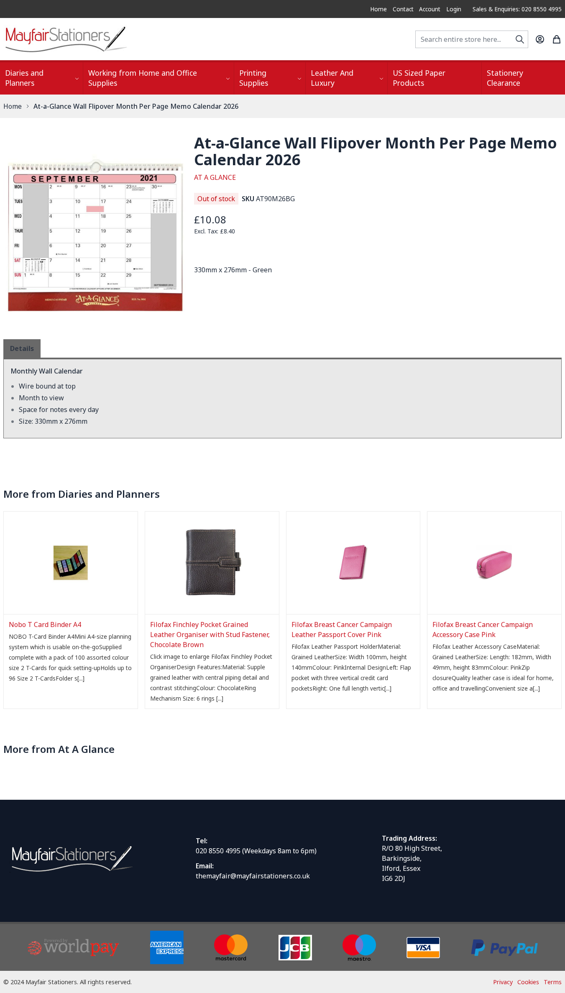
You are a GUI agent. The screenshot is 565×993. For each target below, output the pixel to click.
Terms (553, 982)
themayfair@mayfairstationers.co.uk (253, 875)
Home (378, 9)
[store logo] (66, 39)
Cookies (528, 982)
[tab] (22, 348)
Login (453, 9)
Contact (403, 9)
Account (429, 9)
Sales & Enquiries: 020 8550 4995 (517, 9)
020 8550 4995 (218, 850)
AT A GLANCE (215, 177)
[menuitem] (41, 78)
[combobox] (471, 39)
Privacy (503, 982)
